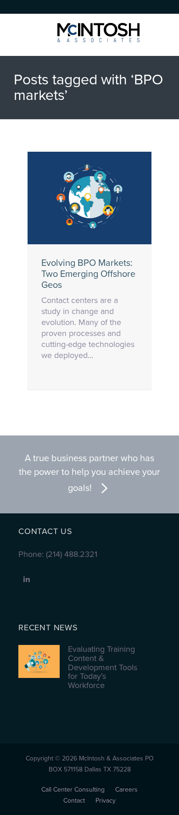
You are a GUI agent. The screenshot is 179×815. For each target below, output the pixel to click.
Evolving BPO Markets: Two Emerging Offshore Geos (88, 274)
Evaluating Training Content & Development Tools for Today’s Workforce (102, 667)
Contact (74, 800)
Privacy (105, 800)
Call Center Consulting (73, 789)
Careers (126, 789)
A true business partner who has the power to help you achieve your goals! (89, 473)
